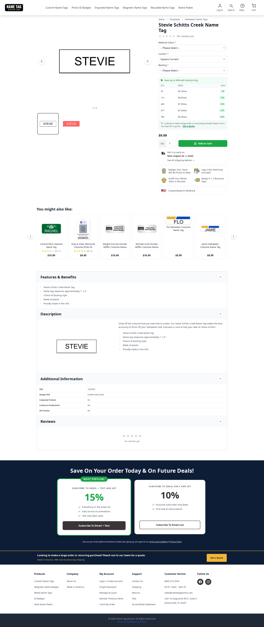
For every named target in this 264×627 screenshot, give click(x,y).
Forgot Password (107, 586)
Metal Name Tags (43, 592)
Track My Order (107, 604)
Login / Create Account (111, 581)
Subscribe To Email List (170, 525)
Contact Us (137, 581)
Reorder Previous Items (111, 598)
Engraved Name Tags (107, 7)
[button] (41, 61)
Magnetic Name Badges (46, 586)
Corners (164, 53)
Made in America (75, 586)
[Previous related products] (30, 236)
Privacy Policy (176, 541)
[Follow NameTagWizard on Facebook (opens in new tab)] (200, 582)
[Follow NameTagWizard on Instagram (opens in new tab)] (208, 582)
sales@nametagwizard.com (179, 592)
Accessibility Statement (144, 604)
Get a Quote (216, 557)
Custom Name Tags (57, 7)
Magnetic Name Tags (135, 7)
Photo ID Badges (81, 7)
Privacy (143, 621)
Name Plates (185, 7)
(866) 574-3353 (172, 581)
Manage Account (108, 592)
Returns (136, 592)
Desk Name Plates (43, 604)
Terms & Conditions (127, 621)
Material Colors (167, 42)
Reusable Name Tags (163, 7)
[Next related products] (233, 236)
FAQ (134, 598)
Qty (162, 143)
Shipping (136, 586)
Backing (164, 65)
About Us (71, 581)
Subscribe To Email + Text (94, 525)
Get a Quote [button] (189, 126)
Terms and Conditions (158, 541)
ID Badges (39, 598)
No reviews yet (185, 36)
